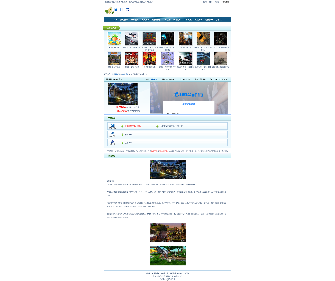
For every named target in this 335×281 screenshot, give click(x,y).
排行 (211, 2)
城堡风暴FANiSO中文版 (139, 74)
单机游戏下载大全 (127, 2)
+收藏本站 (225, 2)
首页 (116, 20)
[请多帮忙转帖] (127, 111)
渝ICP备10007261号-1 (167, 279)
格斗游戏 (177, 20)
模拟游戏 (198, 20)
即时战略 (135, 20)
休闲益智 (167, 20)
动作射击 (156, 20)
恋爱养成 (209, 20)
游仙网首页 (116, 74)
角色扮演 (124, 20)
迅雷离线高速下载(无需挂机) (171, 126)
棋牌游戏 (145, 20)
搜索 (205, 2)
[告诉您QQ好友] (127, 107)
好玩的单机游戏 (147, 2)
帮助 (217, 2)
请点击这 (225, 151)
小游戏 (219, 20)
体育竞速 (188, 20)
